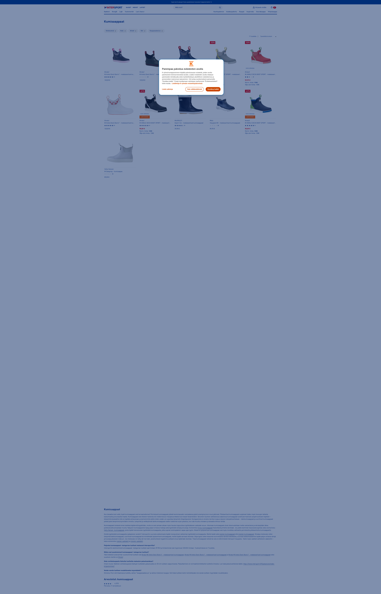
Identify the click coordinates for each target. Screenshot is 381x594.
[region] (191, 77)
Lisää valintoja (167, 89)
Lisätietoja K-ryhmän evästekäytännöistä (186, 83)
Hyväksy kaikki (213, 89)
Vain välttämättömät (194, 89)
